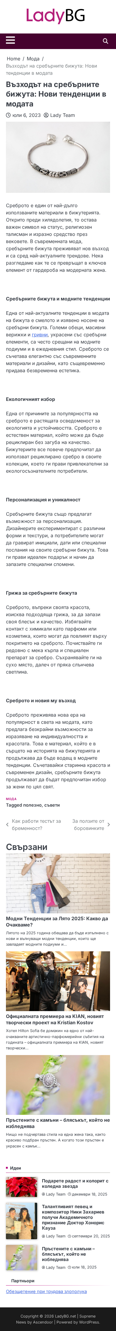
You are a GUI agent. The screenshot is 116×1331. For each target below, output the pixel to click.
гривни (40, 335)
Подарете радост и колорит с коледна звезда (75, 1183)
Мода (11, 799)
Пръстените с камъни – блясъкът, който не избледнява (68, 1254)
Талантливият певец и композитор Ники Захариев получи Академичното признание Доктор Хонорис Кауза (73, 1217)
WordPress (89, 1322)
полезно (32, 805)
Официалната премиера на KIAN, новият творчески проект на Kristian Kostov (55, 1019)
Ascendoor (43, 1322)
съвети (52, 805)
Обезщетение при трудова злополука (46, 1291)
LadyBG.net (65, 1316)
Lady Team (62, 115)
